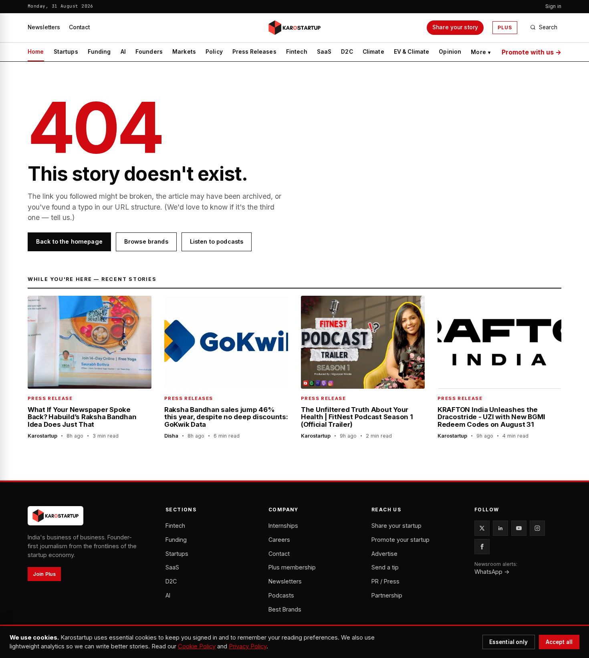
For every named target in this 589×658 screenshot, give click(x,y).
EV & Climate (412, 51)
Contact (79, 27)
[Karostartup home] (294, 27)
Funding (99, 51)
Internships (283, 525)
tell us (60, 217)
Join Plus (44, 574)
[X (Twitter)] (482, 528)
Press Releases (254, 51)
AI (123, 51)
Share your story (455, 27)
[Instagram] (537, 528)
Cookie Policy (197, 646)
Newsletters (44, 27)
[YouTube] (518, 528)
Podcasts (281, 595)
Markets (184, 51)
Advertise (384, 553)
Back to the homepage (69, 241)
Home (36, 51)
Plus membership (292, 567)
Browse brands (146, 241)
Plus (505, 27)
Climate (373, 51)
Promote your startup (400, 539)
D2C (347, 51)
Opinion (450, 51)
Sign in (553, 6)
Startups (66, 51)
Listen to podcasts (217, 241)
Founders (149, 51)
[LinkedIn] (500, 528)
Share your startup (396, 525)
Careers (279, 539)
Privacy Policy (247, 646)
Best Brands (284, 609)
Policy (214, 51)
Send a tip (385, 567)
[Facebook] (482, 546)
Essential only (508, 642)
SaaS (324, 51)
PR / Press (385, 581)
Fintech (296, 51)
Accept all (559, 642)
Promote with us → (531, 52)
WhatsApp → (492, 571)
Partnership (386, 595)
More (480, 52)
